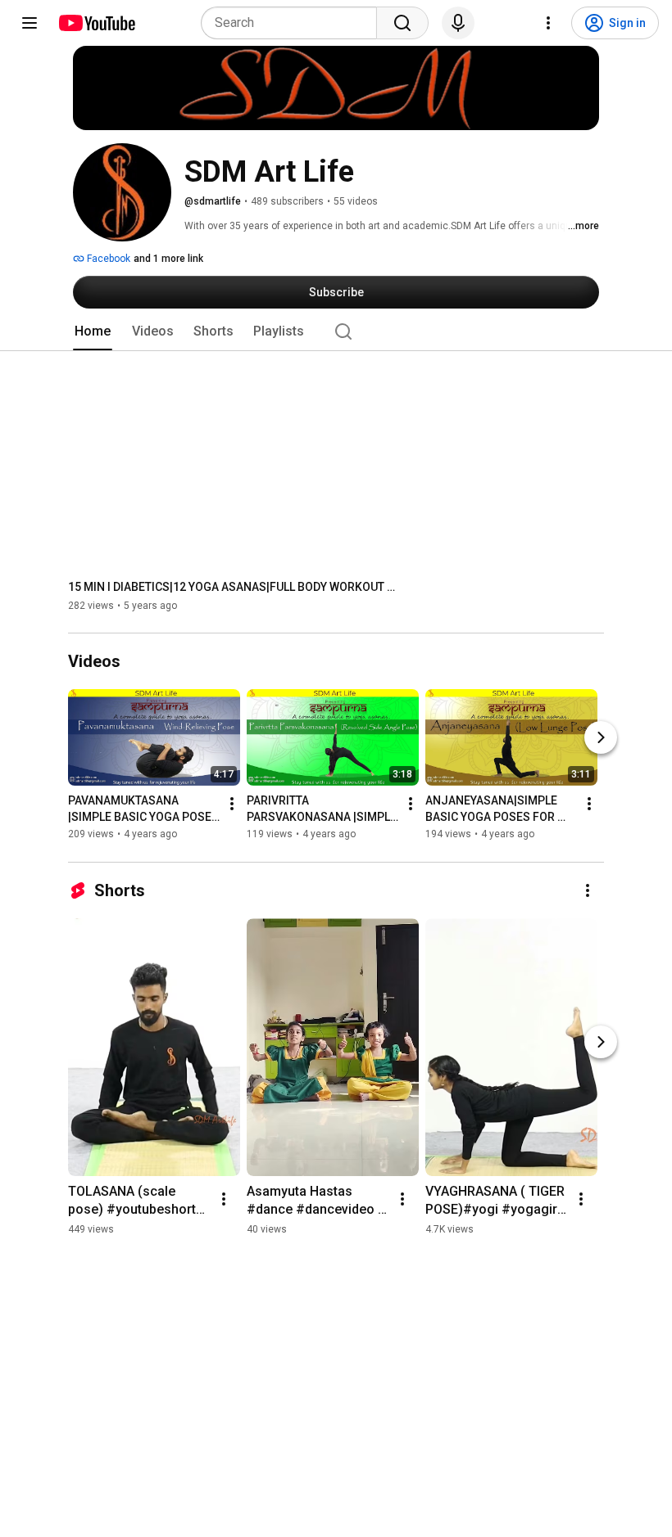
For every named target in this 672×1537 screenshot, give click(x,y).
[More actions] (232, 804)
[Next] (600, 738)
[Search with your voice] (458, 23)
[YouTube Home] (96, 23)
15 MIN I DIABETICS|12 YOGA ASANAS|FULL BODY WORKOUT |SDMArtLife (232, 586)
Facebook (107, 258)
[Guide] (29, 23)
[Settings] (548, 23)
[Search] (402, 23)
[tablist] (336, 331)
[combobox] (294, 23)
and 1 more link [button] (168, 258)
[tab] (92, 331)
